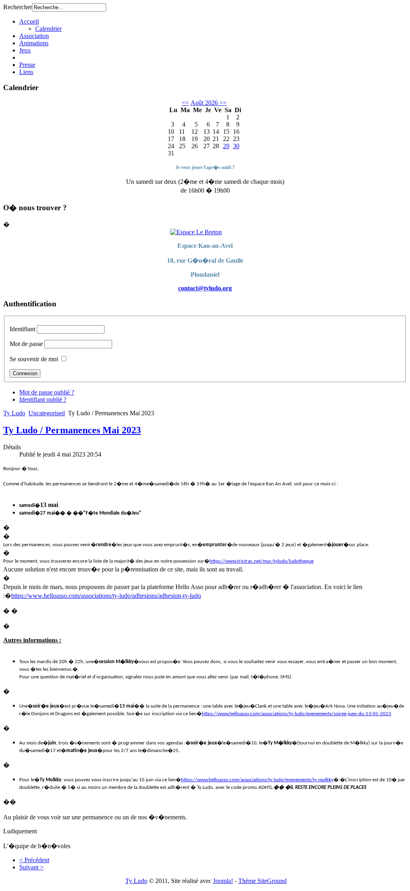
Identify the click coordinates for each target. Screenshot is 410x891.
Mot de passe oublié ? (46, 392)
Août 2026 (204, 102)
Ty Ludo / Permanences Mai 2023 (72, 430)
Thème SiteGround (262, 880)
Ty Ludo (14, 413)
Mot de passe (26, 343)
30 (236, 146)
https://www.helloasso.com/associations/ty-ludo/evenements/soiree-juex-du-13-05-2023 (296, 713)
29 (226, 146)
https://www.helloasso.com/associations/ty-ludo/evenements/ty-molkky (257, 779)
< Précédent (34, 860)
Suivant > (31, 867)
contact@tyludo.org (205, 288)
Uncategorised (46, 413)
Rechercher (17, 7)
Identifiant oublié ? (42, 399)
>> (222, 102)
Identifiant (22, 329)
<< (185, 102)
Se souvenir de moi (34, 359)
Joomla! (223, 880)
